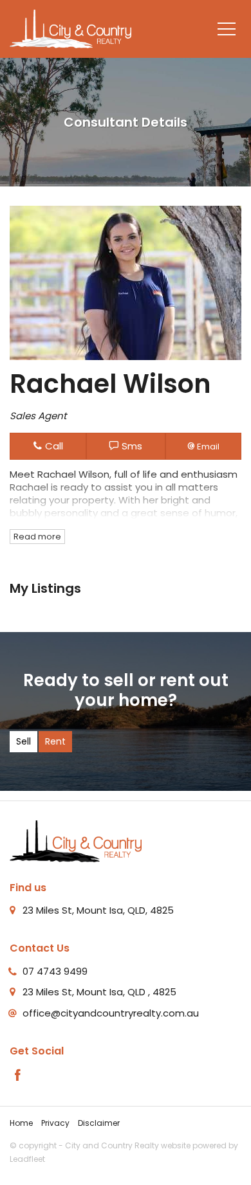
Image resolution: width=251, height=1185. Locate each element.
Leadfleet (27, 1158)
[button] (203, 446)
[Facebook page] (18, 1076)
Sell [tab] (23, 741)
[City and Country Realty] (70, 28)
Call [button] (52, 446)
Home (21, 1122)
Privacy (55, 1122)
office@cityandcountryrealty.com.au (111, 1013)
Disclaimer (99, 1122)
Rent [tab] (55, 741)
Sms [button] (130, 446)
